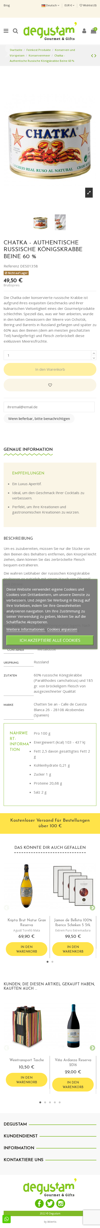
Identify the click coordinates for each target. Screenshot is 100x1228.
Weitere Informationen (25, 629)
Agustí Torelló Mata (26, 930)
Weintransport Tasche (26, 1060)
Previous (6, 907)
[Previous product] (92, 55)
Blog (7, 5)
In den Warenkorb (50, 369)
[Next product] (95, 55)
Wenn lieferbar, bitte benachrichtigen (39, 418)
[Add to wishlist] (50, 385)
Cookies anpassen (62, 629)
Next (91, 907)
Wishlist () (89, 5)
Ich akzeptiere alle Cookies (50, 640)
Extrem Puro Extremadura (73, 930)
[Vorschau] (30, 914)
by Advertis (50, 1221)
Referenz (11, 266)
